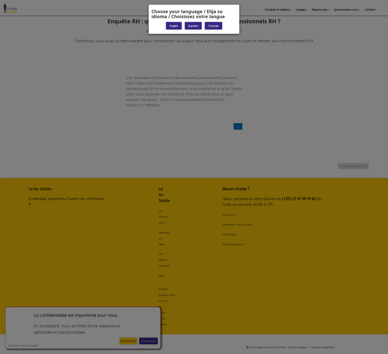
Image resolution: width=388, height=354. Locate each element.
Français (213, 25)
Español (193, 25)
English (174, 25)
